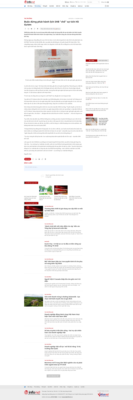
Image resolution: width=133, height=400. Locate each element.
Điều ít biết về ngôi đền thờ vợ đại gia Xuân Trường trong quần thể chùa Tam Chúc (97, 109)
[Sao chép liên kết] (34, 29)
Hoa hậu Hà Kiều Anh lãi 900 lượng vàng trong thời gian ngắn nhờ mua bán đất (103, 121)
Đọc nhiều (91, 60)
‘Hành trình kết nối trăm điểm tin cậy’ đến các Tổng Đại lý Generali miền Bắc (62, 227)
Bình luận (27, 159)
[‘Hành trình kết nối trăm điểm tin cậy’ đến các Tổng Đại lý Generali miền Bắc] (33, 229)
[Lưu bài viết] (37, 29)
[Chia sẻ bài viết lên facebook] (25, 29)
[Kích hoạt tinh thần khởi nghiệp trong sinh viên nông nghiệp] (31, 189)
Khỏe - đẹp (65, 6)
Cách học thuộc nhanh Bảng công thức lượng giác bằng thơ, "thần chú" (96, 82)
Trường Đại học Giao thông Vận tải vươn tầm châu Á (45, 198)
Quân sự (80, 6)
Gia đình (51, 6)
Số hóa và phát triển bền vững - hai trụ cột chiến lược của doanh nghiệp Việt (63, 331)
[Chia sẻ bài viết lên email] (31, 29)
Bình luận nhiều (103, 60)
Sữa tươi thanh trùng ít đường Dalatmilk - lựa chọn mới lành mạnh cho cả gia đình (62, 298)
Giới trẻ (58, 6)
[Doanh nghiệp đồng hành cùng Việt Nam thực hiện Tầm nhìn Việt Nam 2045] (33, 318)
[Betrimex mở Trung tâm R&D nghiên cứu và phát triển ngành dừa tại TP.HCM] (33, 366)
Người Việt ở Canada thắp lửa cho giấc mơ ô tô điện (62, 280)
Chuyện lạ (73, 6)
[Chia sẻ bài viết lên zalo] (28, 29)
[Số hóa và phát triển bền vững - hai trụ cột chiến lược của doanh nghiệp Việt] (33, 334)
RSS (108, 6)
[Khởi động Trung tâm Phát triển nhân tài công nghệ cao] (76, 189)
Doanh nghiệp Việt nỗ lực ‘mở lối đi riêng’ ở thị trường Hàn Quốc (63, 348)
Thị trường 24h (49, 206)
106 (90, 99)
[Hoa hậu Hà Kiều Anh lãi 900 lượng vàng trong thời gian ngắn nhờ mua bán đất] (91, 121)
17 (105, 83)
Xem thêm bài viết (53, 376)
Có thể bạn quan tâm (31, 182)
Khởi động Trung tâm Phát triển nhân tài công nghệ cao (75, 198)
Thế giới (45, 6)
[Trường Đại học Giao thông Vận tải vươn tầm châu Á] (46, 189)
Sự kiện (87, 6)
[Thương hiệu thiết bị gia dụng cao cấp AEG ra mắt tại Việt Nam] (61, 189)
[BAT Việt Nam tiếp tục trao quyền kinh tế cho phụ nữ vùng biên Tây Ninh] (33, 265)
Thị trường (37, 6)
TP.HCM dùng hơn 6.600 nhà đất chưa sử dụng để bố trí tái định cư (96, 136)
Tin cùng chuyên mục (31, 203)
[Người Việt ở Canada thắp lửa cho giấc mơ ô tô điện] (33, 282)
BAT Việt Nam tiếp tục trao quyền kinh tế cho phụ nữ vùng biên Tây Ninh (63, 262)
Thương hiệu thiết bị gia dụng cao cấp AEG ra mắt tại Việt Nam (60, 198)
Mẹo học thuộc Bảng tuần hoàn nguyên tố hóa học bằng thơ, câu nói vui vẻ (97, 93)
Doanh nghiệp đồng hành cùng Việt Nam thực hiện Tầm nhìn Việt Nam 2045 (62, 315)
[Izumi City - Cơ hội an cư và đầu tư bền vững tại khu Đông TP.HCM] (33, 247)
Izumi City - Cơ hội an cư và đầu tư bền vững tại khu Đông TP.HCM (63, 245)
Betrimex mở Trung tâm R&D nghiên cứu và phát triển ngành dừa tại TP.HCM (63, 364)
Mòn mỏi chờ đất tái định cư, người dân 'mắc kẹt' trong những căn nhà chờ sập (96, 130)
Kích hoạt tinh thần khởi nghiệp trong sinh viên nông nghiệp (30, 198)
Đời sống (30, 6)
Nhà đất (47, 241)
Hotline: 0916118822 (81, 2)
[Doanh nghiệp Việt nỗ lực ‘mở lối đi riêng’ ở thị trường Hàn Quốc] (33, 350)
